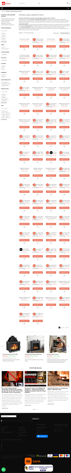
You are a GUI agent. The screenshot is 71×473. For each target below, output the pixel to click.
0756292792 (59, 429)
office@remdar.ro (60, 431)
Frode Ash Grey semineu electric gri (33, 354)
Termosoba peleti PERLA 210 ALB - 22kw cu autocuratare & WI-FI (37, 314)
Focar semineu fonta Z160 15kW (10, 354)
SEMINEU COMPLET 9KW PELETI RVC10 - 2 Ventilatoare (24, 298)
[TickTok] (1, 449)
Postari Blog (36, 368)
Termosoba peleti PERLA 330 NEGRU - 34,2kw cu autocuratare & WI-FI (37, 136)
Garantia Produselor (23, 432)
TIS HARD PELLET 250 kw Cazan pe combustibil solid (51, 56)
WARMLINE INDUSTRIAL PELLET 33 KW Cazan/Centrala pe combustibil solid (64, 104)
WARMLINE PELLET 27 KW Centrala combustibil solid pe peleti (64, 282)
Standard (4, 54)
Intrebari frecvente (22, 435)
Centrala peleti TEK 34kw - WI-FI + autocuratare (64, 88)
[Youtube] (1, 445)
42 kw (3, 38)
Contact (2, 430)
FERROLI (4, 100)
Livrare (20, 434)
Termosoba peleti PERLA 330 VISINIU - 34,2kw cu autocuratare (24, 185)
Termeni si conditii (5, 427)
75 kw (3, 33)
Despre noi (3, 429)
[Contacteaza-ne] (68, 8)
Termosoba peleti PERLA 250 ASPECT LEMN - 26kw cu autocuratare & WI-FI (64, 169)
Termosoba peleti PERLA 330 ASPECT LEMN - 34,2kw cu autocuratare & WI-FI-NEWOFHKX (51, 104)
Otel (3, 47)
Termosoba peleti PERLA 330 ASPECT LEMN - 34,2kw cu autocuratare (37, 120)
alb (3, 67)
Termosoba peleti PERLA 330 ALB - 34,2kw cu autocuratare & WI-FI (51, 136)
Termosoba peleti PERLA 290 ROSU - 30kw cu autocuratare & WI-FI (24, 233)
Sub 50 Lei (4, 111)
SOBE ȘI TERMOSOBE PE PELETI (7, 20)
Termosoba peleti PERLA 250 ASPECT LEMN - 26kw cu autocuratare (51, 249)
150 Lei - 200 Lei (5, 116)
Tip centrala (4, 82)
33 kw (3, 36)
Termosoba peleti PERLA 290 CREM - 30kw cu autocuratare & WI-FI (64, 217)
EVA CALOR (4, 99)
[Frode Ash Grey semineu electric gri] (35, 344)
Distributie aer (5, 85)
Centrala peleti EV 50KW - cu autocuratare (51, 88)
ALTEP (3, 94)
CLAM (3, 95)
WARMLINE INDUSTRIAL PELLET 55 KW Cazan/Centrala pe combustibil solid (37, 88)
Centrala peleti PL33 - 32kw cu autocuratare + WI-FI (37, 266)
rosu (3, 69)
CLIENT (20, 424)
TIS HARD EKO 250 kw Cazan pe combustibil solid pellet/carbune (38, 56)
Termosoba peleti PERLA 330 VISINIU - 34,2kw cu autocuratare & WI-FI (64, 120)
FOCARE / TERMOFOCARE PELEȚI (7, 18)
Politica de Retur (22, 430)
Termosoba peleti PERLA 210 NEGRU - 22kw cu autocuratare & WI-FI (64, 298)
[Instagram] (1, 450)
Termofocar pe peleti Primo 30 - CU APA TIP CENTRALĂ (64, 152)
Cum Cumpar (21, 427)
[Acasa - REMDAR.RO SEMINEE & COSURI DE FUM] (8, 3)
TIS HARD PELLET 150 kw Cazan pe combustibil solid (37, 72)
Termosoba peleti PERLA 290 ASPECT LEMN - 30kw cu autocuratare (38, 152)
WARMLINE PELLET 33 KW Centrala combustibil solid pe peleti (51, 217)
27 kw (3, 40)
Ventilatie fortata (5, 84)
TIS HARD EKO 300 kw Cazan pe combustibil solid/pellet (64, 39)
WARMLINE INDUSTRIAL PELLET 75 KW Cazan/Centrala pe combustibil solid (24, 72)
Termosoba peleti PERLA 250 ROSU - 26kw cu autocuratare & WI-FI (64, 266)
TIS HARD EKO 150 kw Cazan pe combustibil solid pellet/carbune (51, 72)
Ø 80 (3, 76)
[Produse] (2, 9)
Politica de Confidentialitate (38, 420)
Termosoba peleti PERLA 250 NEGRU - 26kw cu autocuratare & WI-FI (51, 266)
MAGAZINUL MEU (5, 424)
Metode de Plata (22, 429)
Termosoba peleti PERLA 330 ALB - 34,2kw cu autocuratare (64, 185)
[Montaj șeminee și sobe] (58, 344)
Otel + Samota (5, 48)
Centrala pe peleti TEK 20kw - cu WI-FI (38, 249)
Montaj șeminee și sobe (52, 354)
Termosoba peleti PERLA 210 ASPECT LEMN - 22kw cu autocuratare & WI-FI (24, 266)
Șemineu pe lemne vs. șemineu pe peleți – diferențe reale (58, 388)
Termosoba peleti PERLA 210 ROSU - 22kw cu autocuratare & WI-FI (24, 314)
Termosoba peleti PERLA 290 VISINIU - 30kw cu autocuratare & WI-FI (37, 233)
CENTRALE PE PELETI (5, 21)
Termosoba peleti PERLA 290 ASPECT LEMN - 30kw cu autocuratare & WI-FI (51, 120)
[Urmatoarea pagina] (68, 327)
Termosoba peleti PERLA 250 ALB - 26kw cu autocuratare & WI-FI (24, 282)
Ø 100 (3, 75)
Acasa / (4, 11)
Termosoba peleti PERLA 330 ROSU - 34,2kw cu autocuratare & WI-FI (24, 136)
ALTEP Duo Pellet (51, 39)
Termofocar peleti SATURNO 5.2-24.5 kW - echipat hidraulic (24, 249)
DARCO (3, 97)
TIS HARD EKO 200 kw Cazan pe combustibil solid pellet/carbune (24, 56)
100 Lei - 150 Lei (5, 114)
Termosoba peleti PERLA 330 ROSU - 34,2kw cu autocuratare (37, 185)
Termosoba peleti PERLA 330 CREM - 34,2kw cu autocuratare (24, 201)
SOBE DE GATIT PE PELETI (6, 23)
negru (3, 66)
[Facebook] (1, 442)
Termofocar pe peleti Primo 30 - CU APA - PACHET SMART (24, 88)
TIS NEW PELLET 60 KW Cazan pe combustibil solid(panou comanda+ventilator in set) (64, 249)
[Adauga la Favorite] (24, 49)
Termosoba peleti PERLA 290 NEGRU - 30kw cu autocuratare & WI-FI (51, 233)
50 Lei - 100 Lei (5, 112)
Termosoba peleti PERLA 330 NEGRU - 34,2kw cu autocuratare (51, 185)
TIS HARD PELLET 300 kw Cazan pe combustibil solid (37, 39)
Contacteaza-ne (43, 436)
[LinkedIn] (1, 447)
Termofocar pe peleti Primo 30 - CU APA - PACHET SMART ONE (64, 72)
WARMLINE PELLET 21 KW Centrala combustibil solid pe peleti (51, 298)
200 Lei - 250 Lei (5, 117)
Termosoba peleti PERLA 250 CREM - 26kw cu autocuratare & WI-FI (37, 282)
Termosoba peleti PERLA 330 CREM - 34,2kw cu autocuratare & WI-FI (64, 136)
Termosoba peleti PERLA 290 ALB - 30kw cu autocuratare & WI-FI (64, 233)
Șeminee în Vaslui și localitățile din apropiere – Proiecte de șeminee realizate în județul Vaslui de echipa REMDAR (35, 390)
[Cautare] (39, 3)
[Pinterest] (1, 444)
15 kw (3, 35)
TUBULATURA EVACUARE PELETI (7, 24)
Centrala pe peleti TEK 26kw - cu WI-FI (24, 152)
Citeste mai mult (5, 408)
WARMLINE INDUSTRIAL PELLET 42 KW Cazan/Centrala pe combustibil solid (24, 104)
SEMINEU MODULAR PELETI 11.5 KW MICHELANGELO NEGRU (37, 169)
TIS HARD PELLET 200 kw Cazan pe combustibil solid (64, 56)
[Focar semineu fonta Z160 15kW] (13, 344)
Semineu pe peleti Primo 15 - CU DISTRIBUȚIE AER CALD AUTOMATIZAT (51, 152)
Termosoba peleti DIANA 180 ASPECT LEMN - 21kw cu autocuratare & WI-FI (38, 298)
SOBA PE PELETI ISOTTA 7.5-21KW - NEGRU (37, 104)
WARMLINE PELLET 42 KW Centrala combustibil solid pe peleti (24, 120)
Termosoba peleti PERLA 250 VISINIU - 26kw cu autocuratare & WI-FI (51, 282)
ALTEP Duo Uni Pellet (24, 39)
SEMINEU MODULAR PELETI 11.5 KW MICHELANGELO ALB (24, 169)
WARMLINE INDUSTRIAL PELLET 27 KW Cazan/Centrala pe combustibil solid (51, 169)
